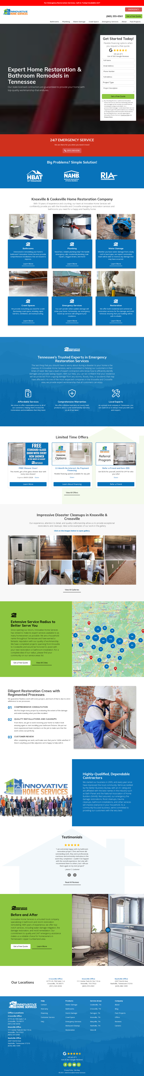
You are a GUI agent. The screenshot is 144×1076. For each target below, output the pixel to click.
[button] (69, 875)
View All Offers (72, 492)
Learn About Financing (72, 484)
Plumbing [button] (66, 21)
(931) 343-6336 (73, 150)
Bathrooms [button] (54, 21)
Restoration (70, 1030)
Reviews (118, 1021)
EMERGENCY (133, 9)
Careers (118, 1026)
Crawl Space (70, 1017)
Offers (117, 1017)
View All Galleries (72, 589)
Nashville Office (121, 979)
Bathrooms (69, 1009)
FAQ (42, 1021)
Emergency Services (73, 1021)
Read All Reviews (72, 882)
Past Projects (120, 1013)
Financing (44, 1013)
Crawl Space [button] (94, 21)
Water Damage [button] (79, 21)
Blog (116, 1009)
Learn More (28, 484)
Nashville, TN (95, 1026)
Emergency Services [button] (110, 21)
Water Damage (71, 1004)
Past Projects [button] (135, 21)
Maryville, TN (95, 1021)
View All (93, 1030)
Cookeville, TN (95, 1004)
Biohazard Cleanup (72, 1026)
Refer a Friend (116, 484)
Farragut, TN (95, 1013)
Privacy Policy (108, 117)
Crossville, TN (95, 1009)
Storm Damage (71, 1013)
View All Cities (42, 662)
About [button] (124, 21)
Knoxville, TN (95, 1017)
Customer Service (48, 1017)
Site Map (77, 1070)
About (117, 1004)
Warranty (44, 1009)
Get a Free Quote (134, 16)
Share (37, 477)
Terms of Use (125, 115)
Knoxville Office (88, 979)
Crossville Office (55, 979)
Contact (44, 1004)
